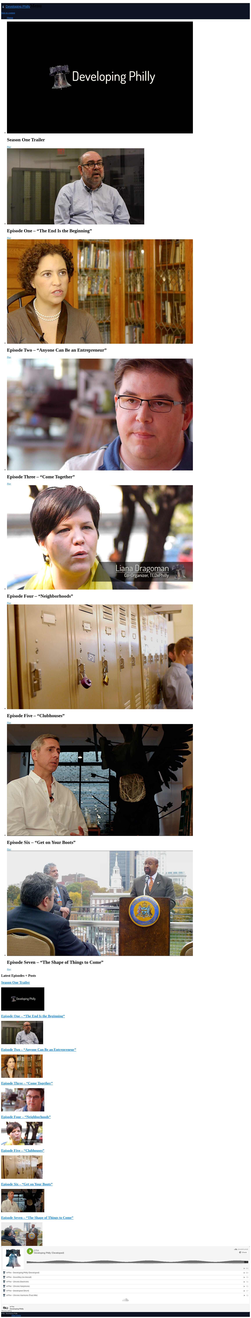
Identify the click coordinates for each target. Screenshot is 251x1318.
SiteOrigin (16, 1315)
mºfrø (3, 1313)
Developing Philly (18, 6)
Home (10, 18)
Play (9, 147)
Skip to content (8, 13)
